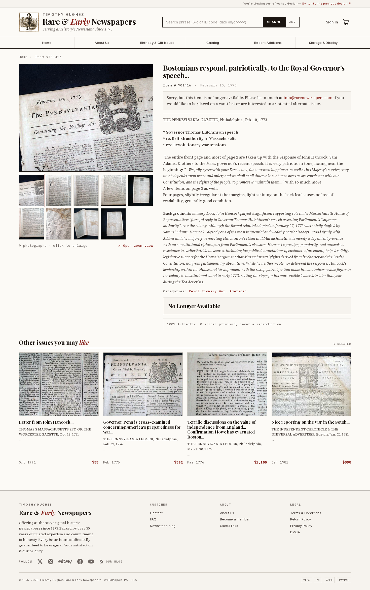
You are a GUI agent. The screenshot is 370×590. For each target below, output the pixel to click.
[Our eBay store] (65, 561)
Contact (156, 513)
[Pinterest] (50, 561)
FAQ (153, 519)
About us (227, 513)
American (238, 291)
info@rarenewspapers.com (308, 97)
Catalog (212, 43)
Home (46, 43)
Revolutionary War (207, 291)
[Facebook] (80, 561)
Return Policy (300, 519)
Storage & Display (323, 43)
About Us (102, 43)
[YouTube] (91, 561)
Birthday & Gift (157, 43)
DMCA (295, 532)
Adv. (293, 22)
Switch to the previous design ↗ (326, 3)
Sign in (332, 22)
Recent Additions (268, 43)
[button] (86, 118)
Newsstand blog (162, 526)
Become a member (235, 519)
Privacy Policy (301, 526)
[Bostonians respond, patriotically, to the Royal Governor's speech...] (31, 190)
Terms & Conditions (305, 513)
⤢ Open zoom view (135, 245)
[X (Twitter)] (40, 561)
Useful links (229, 526)
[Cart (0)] (346, 22)
